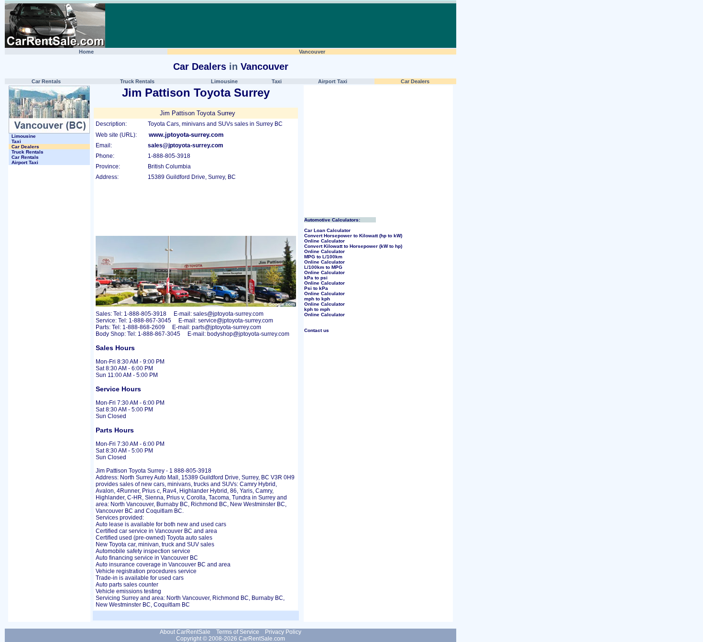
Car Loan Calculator (327, 230)
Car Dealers (199, 66)
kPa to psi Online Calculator (324, 280)
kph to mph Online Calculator (324, 312)
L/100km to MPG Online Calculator (324, 270)
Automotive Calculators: (332, 219)
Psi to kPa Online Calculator (324, 291)
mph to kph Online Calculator (324, 301)
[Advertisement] (281, 25)
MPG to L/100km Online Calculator (324, 259)
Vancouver (264, 66)
